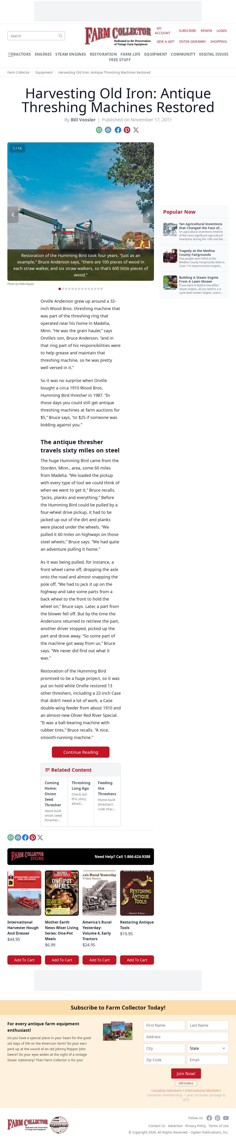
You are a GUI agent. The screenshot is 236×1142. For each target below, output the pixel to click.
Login (222, 30)
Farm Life (131, 54)
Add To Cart (24, 960)
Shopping (218, 41)
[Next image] (148, 214)
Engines (43, 54)
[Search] (60, 36)
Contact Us (157, 1126)
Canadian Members (166, 1090)
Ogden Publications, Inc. (210, 1132)
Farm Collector (18, 72)
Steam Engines (70, 54)
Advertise (175, 1126)
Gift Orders (186, 1083)
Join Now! (186, 1073)
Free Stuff (120, 59)
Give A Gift (166, 41)
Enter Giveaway (192, 41)
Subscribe (187, 30)
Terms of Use (219, 1126)
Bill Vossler (83, 120)
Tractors (21, 54)
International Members (203, 1090)
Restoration (103, 54)
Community (183, 54)
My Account (162, 30)
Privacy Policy (195, 1126)
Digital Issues (214, 54)
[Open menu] (10, 54)
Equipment (155, 54)
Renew (206, 30)
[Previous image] (12, 214)
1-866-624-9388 (137, 856)
